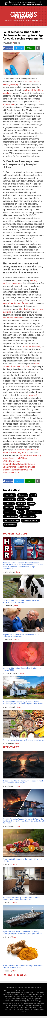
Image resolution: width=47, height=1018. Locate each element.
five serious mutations (13, 317)
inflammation (22, 495)
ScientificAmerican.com (13, 467)
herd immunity (9, 503)
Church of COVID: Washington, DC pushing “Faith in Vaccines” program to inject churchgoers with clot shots (23, 703)
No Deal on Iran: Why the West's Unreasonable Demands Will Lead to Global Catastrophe (23, 782)
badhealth (31, 503)
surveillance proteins (34, 512)
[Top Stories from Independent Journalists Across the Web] (23, 22)
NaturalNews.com (11, 458)
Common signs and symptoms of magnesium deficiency (23, 740)
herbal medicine (9, 495)
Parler (19, 48)
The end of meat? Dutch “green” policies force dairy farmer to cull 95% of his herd (21, 601)
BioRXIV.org (29, 467)
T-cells (29, 499)
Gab (30, 48)
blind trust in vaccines (11, 520)
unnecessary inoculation (30, 520)
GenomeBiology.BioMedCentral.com (19, 464)
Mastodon (9, 48)
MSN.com (23, 458)
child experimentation (28, 516)
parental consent (9, 512)
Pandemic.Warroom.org (30, 455)
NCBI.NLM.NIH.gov (11, 461)
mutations (21, 499)
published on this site (31, 1005)
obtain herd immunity (32, 346)
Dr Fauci (21, 512)
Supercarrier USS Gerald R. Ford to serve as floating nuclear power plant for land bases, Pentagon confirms (22, 933)
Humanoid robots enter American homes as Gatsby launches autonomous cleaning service (21, 898)
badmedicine (8, 508)
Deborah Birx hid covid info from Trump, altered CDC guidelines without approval (21, 635)
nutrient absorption (22, 508)
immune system (9, 499)
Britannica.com (9, 470)
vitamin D (33, 395)
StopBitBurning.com (12, 4)
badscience (21, 503)
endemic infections (10, 516)
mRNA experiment (10, 524)
